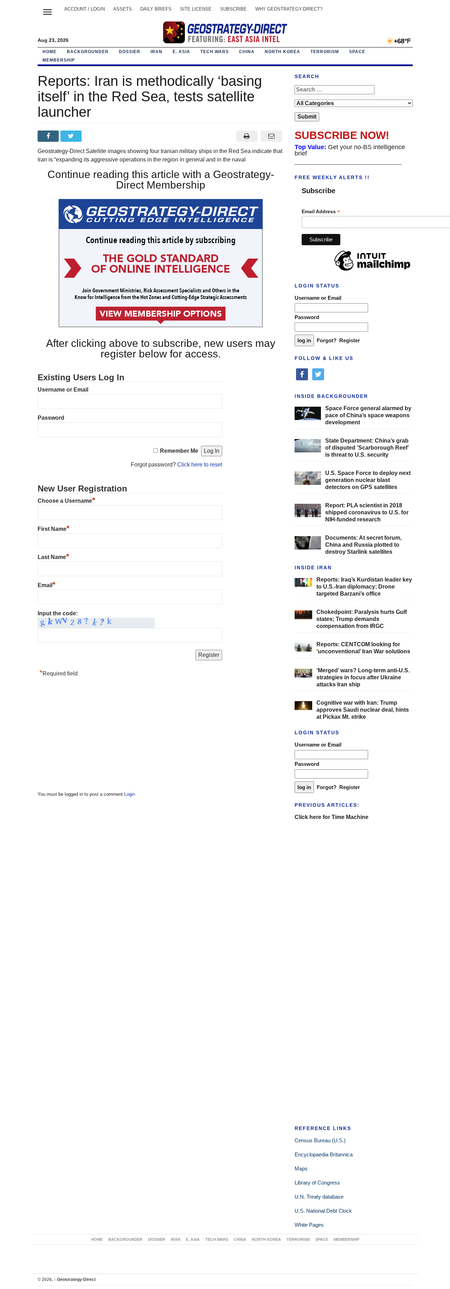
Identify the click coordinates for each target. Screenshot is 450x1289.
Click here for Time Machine (331, 817)
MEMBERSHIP (59, 60)
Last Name (53, 557)
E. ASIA (181, 51)
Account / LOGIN (84, 9)
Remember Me (179, 451)
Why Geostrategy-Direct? (288, 9)
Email (47, 585)
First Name (54, 529)
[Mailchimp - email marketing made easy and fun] (372, 271)
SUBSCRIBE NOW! (342, 135)
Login (129, 794)
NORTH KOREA (282, 51)
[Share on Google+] (94, 136)
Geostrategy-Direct (75, 1279)
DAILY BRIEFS (156, 9)
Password (51, 418)
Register (349, 340)
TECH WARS (214, 51)
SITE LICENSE (196, 9)
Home (50, 51)
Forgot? (326, 340)
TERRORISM (324, 51)
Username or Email (63, 390)
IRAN (156, 51)
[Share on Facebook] (49, 136)
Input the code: (58, 613)
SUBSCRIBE (233, 9)
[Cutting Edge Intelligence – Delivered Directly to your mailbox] (225, 32)
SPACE (357, 51)
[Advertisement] (90, 736)
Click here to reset (199, 465)
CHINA (247, 51)
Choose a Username (66, 501)
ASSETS (122, 9)
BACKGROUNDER (88, 51)
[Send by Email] (271, 136)
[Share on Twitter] (71, 136)
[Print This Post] (246, 136)
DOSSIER (129, 51)
